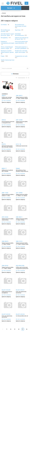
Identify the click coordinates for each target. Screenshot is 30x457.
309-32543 (5, 217)
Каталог (10, 8)
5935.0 (4, 120)
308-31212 (19, 241)
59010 (4, 95)
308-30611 (19, 217)
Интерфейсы (4, 37)
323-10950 (19, 193)
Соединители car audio (21, 56)
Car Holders (4, 24)
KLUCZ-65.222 (6, 314)
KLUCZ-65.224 (20, 314)
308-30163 (5, 265)
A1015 (4, 144)
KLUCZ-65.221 (20, 290)
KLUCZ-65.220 (6, 290)
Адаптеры (18, 30)
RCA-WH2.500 (20, 265)
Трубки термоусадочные (7, 60)
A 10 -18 (18, 144)
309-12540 (19, 120)
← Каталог (3, 13)
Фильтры (16, 74)
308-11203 (5, 193)
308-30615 (5, 241)
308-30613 (19, 95)
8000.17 (4, 168)
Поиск (26, 3)
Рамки (3, 56)
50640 (18, 168)
